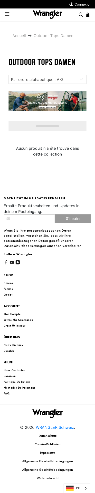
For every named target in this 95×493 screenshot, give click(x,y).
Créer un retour (14, 325)
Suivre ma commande (18, 319)
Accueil (19, 36)
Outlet (8, 294)
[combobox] (77, 488)
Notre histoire (13, 345)
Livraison (10, 376)
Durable (9, 350)
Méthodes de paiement (19, 387)
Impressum (47, 452)
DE (78, 488)
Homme (9, 283)
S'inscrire (73, 218)
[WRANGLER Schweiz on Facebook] (6, 263)
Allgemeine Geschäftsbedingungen (47, 461)
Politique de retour (17, 381)
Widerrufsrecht (47, 478)
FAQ (6, 393)
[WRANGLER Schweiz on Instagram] (17, 263)
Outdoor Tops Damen (53, 36)
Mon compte (12, 314)
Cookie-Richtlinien (47, 444)
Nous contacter (14, 370)
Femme (8, 288)
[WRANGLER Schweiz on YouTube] (12, 263)
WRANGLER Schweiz (55, 427)
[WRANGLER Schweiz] (47, 14)
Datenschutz (48, 435)
